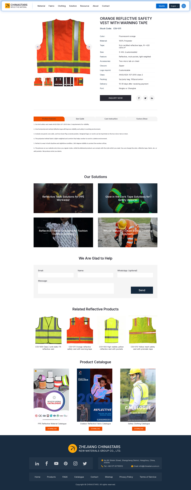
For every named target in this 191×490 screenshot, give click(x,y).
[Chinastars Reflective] (56, 463)
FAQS (65, 477)
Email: (41, 270)
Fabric (51, 6)
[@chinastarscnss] (46, 463)
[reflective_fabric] (75, 463)
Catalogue (79, 477)
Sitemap (109, 477)
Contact (106, 6)
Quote (162, 6)
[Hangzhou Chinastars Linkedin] (37, 463)
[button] (183, 6)
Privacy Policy (126, 477)
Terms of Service (148, 477)
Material (41, 6)
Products (51, 477)
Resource (84, 6)
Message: (42, 281)
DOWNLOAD (52, 429)
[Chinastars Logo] (72, 448)
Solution (73, 6)
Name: (81, 270)
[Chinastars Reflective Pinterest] (65, 463)
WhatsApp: (127, 270)
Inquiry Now (116, 98)
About (95, 6)
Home (37, 477)
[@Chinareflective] (84, 463)
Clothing (62, 6)
